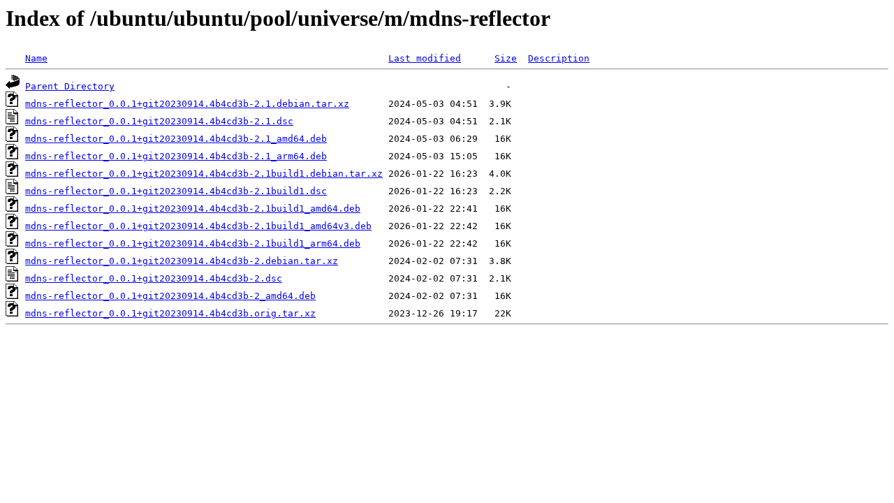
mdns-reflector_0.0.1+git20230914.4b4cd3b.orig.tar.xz (170, 313)
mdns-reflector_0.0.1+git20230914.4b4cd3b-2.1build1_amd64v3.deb (198, 226)
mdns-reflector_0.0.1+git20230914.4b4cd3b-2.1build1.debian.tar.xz (204, 173)
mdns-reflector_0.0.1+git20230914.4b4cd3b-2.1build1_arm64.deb (192, 243)
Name (36, 58)
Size (505, 58)
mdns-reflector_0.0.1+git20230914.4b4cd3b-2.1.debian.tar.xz (187, 104)
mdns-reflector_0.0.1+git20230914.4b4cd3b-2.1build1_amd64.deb (192, 208)
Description (558, 58)
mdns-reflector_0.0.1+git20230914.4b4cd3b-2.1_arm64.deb (176, 156)
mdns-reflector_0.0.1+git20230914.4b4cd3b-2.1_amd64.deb (176, 138)
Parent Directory (70, 86)
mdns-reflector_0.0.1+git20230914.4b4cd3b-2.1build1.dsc (176, 191)
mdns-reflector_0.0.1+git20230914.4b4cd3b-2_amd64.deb (170, 296)
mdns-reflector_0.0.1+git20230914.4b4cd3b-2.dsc (153, 278)
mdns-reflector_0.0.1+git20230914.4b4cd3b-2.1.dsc (159, 121)
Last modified (424, 58)
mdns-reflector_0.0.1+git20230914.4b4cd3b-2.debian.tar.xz (181, 261)
